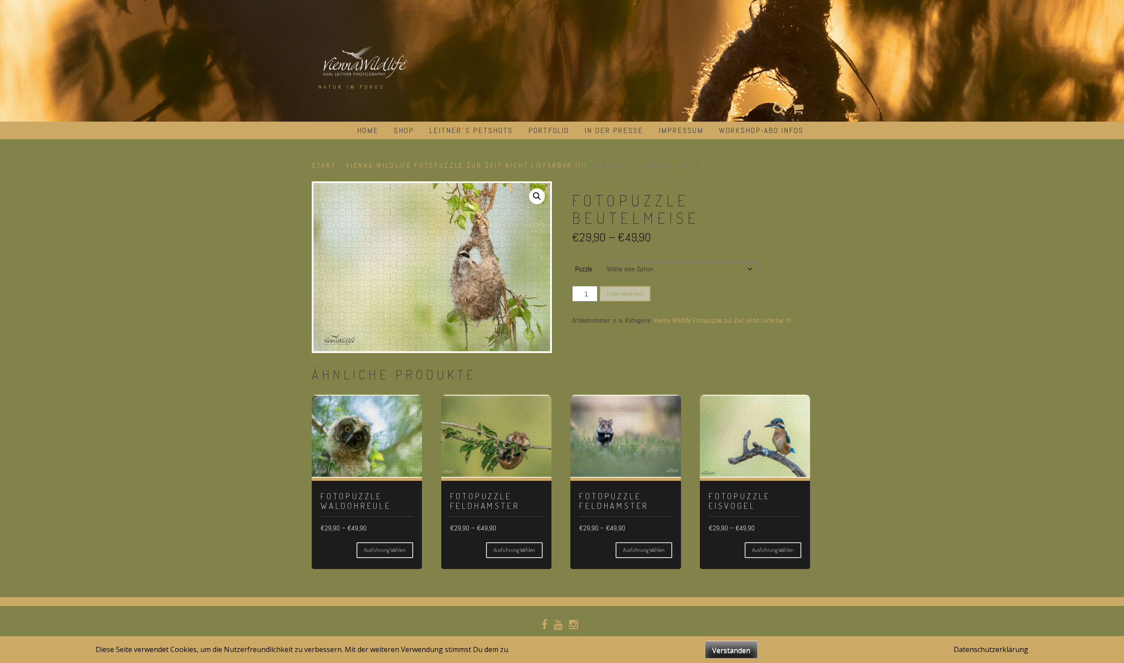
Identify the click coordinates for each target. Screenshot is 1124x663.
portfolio (548, 130)
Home (367, 130)
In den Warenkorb (625, 293)
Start (324, 165)
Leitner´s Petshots (471, 130)
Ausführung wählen (385, 550)
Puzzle (583, 269)
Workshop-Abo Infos (761, 130)
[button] (537, 196)
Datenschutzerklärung (991, 649)
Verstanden (731, 650)
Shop (404, 130)
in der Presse (613, 130)
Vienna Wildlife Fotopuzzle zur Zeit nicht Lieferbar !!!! (466, 165)
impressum (681, 130)
